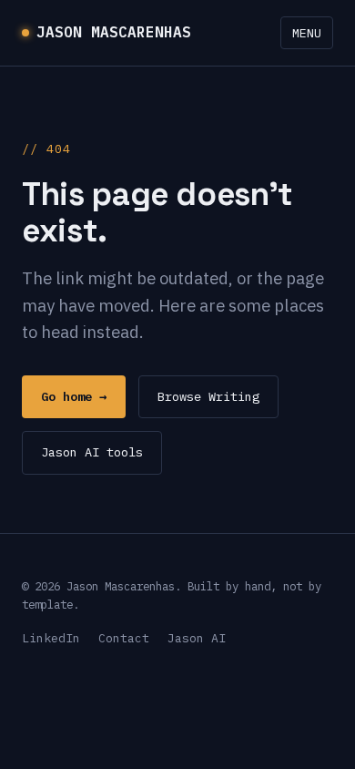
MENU (306, 33)
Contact (123, 638)
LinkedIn (51, 638)
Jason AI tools (92, 452)
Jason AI (196, 638)
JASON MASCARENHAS (113, 32)
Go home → (73, 396)
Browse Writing (208, 396)
